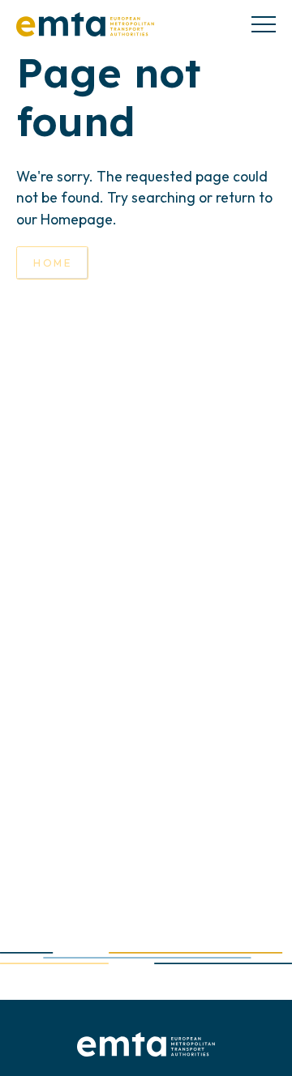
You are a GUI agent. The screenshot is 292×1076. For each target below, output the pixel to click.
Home (52, 262)
